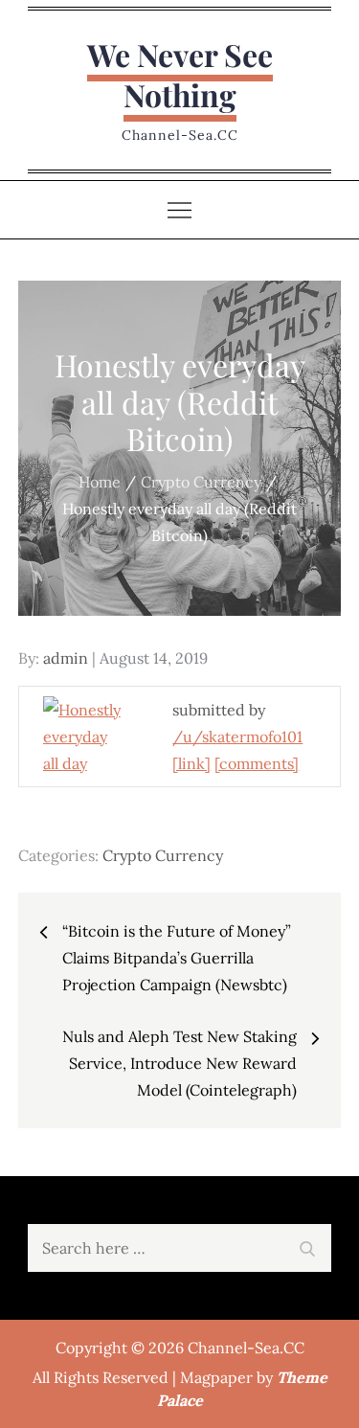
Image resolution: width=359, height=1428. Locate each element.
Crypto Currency (162, 855)
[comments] (256, 763)
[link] (191, 763)
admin (65, 658)
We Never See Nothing (180, 74)
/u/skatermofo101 (237, 736)
